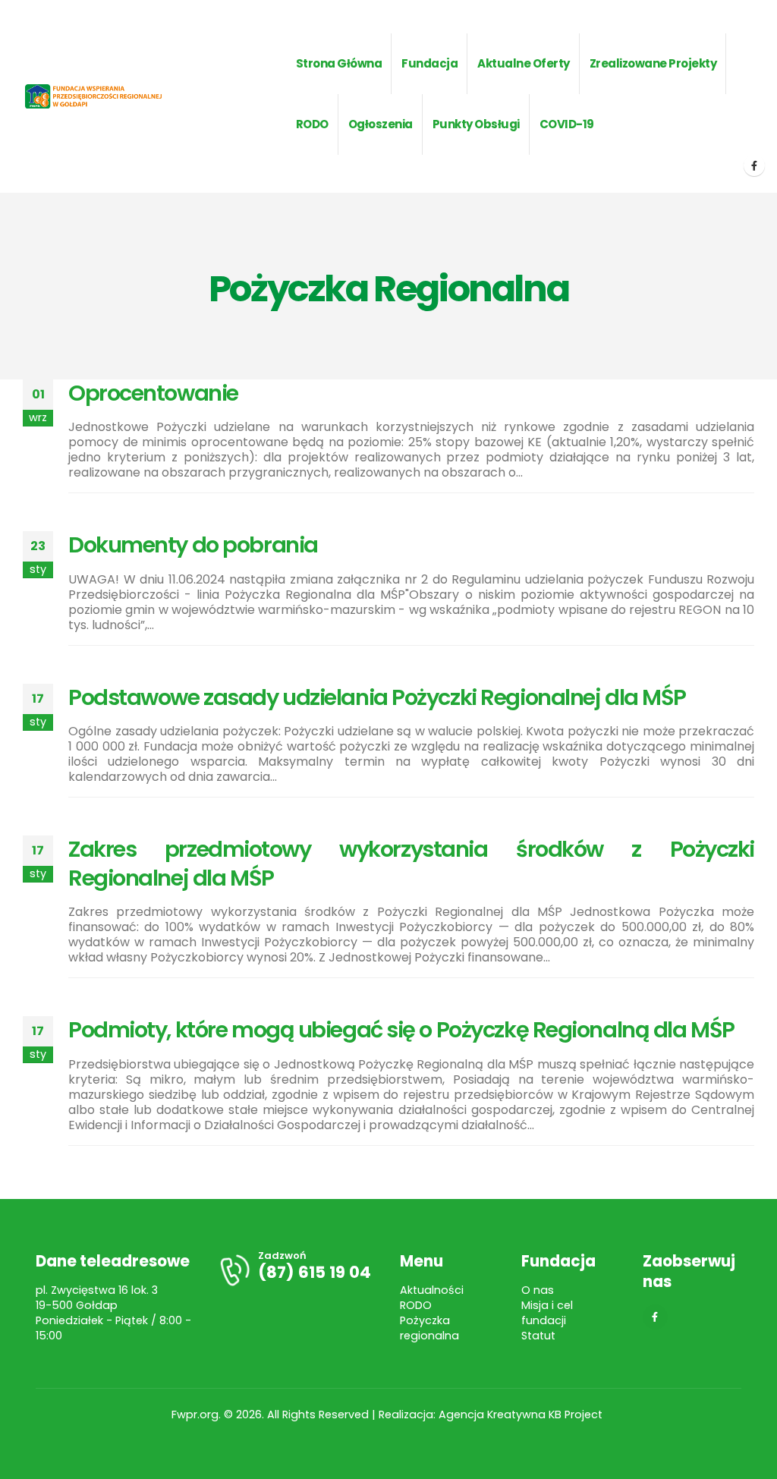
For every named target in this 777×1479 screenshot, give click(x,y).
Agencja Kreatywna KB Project (522, 1414)
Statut (538, 1335)
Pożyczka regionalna (429, 1328)
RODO (416, 1305)
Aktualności (432, 1290)
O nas (537, 1290)
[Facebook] (754, 165)
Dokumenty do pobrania (193, 545)
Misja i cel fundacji (547, 1313)
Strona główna (339, 63)
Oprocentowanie (153, 393)
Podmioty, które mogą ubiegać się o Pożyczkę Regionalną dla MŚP (401, 1030)
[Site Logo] (109, 96)
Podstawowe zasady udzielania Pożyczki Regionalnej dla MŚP (377, 697)
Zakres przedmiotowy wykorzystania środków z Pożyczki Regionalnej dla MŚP (411, 863)
